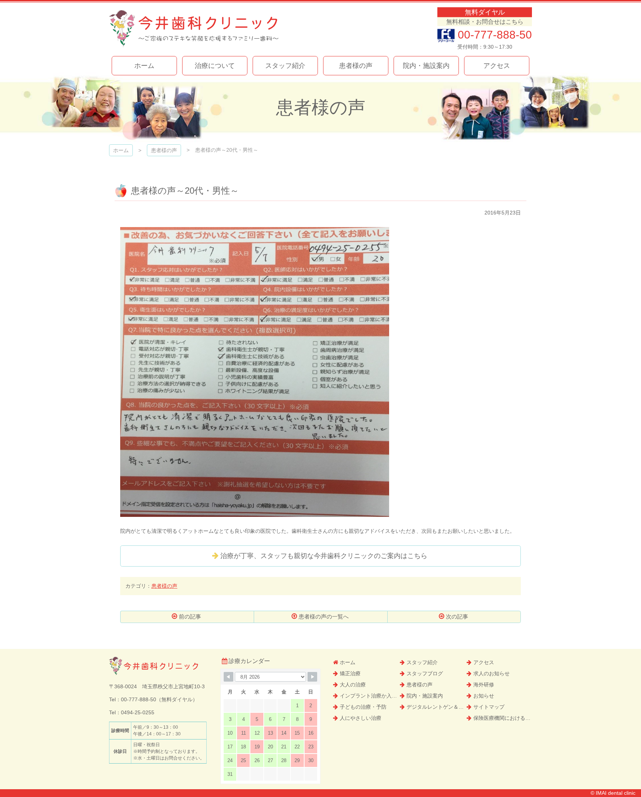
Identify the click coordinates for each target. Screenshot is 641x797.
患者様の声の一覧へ (324, 616)
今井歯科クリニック (194, 28)
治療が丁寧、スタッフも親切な (323, 556)
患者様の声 (164, 586)
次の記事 (457, 616)
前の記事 (190, 616)
